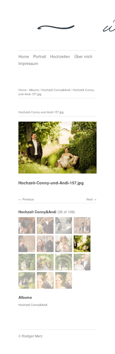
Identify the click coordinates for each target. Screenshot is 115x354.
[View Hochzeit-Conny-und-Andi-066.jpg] (63, 286)
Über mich (83, 56)
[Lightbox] (57, 170)
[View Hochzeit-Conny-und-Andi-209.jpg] (26, 231)
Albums (34, 90)
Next (90, 199)
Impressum (28, 63)
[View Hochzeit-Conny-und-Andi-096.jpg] (82, 268)
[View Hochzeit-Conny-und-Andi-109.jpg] (26, 286)
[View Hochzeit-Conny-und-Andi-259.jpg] (45, 231)
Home (23, 56)
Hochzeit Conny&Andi (55, 90)
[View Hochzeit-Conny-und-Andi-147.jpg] (63, 268)
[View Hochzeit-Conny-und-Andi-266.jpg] (26, 249)
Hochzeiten (60, 56)
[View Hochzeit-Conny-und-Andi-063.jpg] (45, 286)
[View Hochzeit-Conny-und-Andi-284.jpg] (63, 249)
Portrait (39, 56)
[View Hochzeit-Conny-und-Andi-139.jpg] (26, 268)
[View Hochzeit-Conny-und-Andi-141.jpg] (45, 268)
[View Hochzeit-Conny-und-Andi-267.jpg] (45, 249)
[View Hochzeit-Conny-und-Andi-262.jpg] (63, 231)
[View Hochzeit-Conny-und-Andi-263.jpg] (82, 231)
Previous (28, 199)
